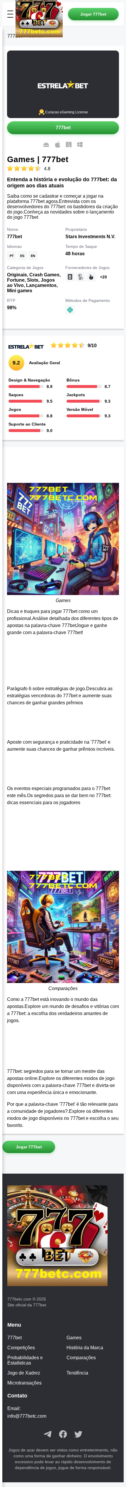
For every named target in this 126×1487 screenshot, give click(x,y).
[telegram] (47, 1434)
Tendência (77, 1372)
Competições (21, 1347)
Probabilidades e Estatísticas (25, 1360)
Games (74, 1337)
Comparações (81, 1357)
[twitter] (78, 1434)
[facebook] (63, 1434)
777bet (14, 1337)
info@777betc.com (26, 1416)
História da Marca (85, 1347)
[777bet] (63, 1236)
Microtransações (24, 1382)
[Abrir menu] (10, 14)
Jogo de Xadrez (23, 1372)
